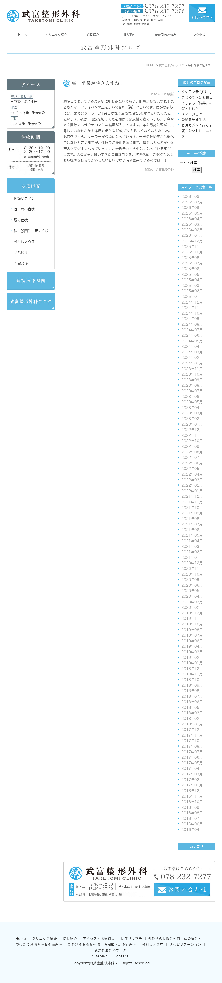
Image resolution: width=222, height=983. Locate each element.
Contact (121, 956)
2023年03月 (192, 413)
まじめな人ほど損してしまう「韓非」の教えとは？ (197, 103)
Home (22, 34)
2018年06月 (192, 702)
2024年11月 (192, 307)
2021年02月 (192, 552)
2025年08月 (192, 257)
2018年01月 (192, 724)
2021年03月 (192, 546)
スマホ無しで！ (193, 114)
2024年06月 (192, 335)
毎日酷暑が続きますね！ (98, 83)
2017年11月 (192, 735)
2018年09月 (192, 685)
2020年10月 (192, 574)
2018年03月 (192, 713)
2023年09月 (192, 380)
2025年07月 (192, 263)
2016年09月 (192, 807)
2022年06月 (192, 463)
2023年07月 (192, 391)
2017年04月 (192, 768)
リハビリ (21, 252)
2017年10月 (192, 740)
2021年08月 (192, 518)
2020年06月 (192, 585)
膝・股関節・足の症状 (31, 231)
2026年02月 (192, 230)
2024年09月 (192, 318)
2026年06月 (192, 207)
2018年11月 (192, 674)
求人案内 (129, 34)
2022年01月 (192, 491)
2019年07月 (192, 635)
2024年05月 (192, 341)
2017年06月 (192, 757)
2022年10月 (192, 441)
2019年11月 (192, 618)
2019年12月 (192, 613)
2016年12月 (192, 791)
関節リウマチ (24, 198)
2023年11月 (192, 369)
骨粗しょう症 (24, 241)
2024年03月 (192, 352)
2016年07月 (192, 818)
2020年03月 (192, 602)
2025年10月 (192, 252)
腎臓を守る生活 (193, 119)
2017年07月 (192, 752)
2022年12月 (192, 430)
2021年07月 (192, 524)
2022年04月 (192, 474)
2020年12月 (192, 563)
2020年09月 (192, 579)
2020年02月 (192, 607)
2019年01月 (192, 663)
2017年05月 (192, 763)
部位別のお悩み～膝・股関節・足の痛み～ (102, 944)
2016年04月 (192, 829)
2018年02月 (192, 718)
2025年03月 (192, 285)
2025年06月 (192, 269)
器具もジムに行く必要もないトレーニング (196, 130)
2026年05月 (192, 213)
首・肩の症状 (24, 209)
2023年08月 (192, 385)
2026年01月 (192, 235)
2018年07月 (192, 696)
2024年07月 (192, 330)
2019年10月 (192, 624)
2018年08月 (192, 691)
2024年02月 (192, 357)
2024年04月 (192, 346)
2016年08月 (192, 813)
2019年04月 (192, 646)
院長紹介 (93, 34)
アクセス (199, 34)
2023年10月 (192, 374)
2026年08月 (192, 196)
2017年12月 (192, 729)
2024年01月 (192, 363)
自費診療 (21, 263)
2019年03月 (192, 652)
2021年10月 (192, 507)
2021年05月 (192, 535)
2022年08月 (192, 452)
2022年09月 (192, 446)
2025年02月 (192, 291)
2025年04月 (192, 280)
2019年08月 (192, 630)
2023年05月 (192, 402)
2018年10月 (192, 679)
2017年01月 (192, 785)
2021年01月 (192, 557)
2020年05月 (192, 590)
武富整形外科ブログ (110, 950)
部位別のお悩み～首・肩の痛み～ (175, 938)
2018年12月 (192, 668)
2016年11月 (192, 796)
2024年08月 (192, 324)
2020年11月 (192, 568)
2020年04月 (192, 596)
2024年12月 (192, 302)
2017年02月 (192, 779)
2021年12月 (192, 496)
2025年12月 (192, 241)
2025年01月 (192, 296)
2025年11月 (192, 246)
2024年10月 (192, 313)
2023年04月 (192, 407)
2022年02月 (192, 485)
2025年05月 (192, 274)
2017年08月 (192, 746)
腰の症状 (21, 220)
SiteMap (100, 956)
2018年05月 (192, 707)
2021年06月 (192, 530)
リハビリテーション (185, 944)
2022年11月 (192, 435)
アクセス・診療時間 (99, 938)
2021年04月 (192, 541)
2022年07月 (192, 457)
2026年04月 (192, 219)
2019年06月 (192, 641)
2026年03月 (192, 224)
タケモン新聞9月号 (196, 92)
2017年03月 (192, 774)
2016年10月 (192, 802)
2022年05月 (192, 468)
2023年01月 (192, 424)
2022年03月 (192, 480)
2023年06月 (192, 396)
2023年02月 (192, 418)
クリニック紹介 (56, 34)
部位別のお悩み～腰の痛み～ (39, 944)
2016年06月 (192, 824)
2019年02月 (192, 657)
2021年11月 (192, 502)
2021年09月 (192, 513)
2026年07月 (192, 202)
